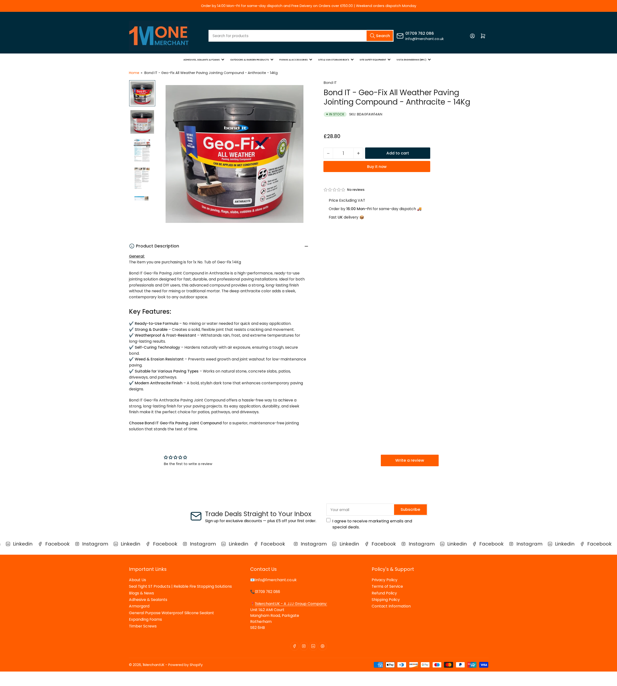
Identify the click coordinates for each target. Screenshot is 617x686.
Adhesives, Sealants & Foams (201, 59)
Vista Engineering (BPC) (411, 59)
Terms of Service (387, 586)
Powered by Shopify (185, 664)
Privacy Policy (384, 580)
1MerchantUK (153, 664)
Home (134, 72)
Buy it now (377, 166)
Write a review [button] (409, 460)
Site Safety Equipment (373, 59)
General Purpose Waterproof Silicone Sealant (171, 613)
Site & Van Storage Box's (333, 59)
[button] (335, 190)
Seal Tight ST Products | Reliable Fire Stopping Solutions (180, 586)
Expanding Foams (145, 619)
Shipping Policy (386, 599)
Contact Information (391, 606)
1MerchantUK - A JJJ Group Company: (291, 603)
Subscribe (410, 509)
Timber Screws (143, 626)
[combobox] (300, 36)
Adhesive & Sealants (148, 599)
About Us (137, 580)
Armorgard (139, 606)
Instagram (92, 543)
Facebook (54, 543)
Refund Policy (384, 593)
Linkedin (20, 543)
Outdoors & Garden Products (249, 59)
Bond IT (330, 82)
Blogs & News (141, 593)
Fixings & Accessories (293, 59)
